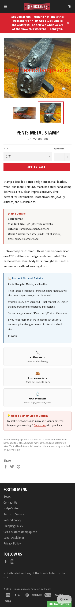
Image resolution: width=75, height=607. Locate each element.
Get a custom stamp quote (20, 532)
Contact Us (10, 502)
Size (5, 148)
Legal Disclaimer (13, 538)
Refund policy (12, 520)
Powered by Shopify (41, 589)
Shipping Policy (13, 526)
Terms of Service (13, 514)
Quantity (59, 148)
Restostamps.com (21, 589)
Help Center (11, 508)
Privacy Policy (12, 543)
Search (7, 496)
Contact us (40, 425)
